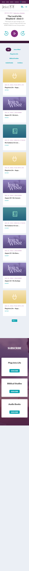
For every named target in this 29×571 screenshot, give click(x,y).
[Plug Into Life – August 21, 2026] (14, 297)
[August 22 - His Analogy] (14, 269)
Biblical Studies (19, 13)
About (3, 1)
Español (24, 1)
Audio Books (9, 63)
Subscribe (14, 371)
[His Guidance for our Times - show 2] (14, 131)
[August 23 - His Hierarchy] (14, 242)
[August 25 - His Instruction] (14, 103)
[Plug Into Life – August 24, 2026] (14, 159)
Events (11, 1)
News (7, 1)
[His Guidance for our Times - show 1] (14, 214)
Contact (17, 1)
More (14, 320)
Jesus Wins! (17, 49)
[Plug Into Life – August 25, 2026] (14, 76)
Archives (20, 63)
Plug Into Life (14, 54)
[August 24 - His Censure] (14, 186)
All (8, 49)
